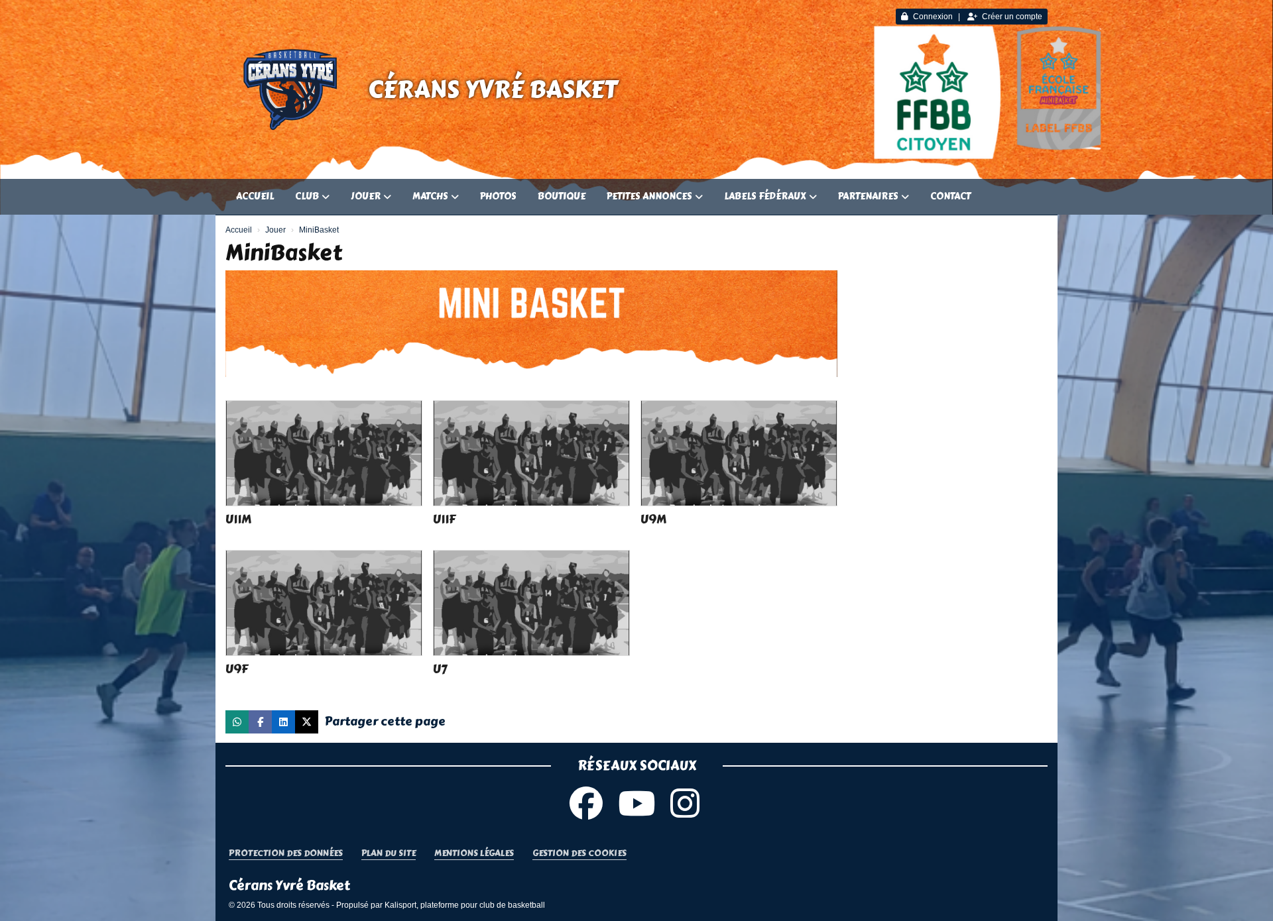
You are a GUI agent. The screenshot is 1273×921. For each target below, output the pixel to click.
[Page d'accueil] (291, 89)
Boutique (561, 196)
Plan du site (388, 853)
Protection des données (286, 853)
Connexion (933, 16)
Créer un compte (1012, 16)
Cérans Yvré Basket (492, 89)
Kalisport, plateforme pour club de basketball (465, 905)
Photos (498, 196)
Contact (950, 196)
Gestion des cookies (579, 853)
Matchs (430, 196)
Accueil (255, 196)
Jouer (366, 196)
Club (307, 196)
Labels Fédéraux (765, 196)
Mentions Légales (474, 853)
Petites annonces (649, 196)
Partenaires (868, 196)
